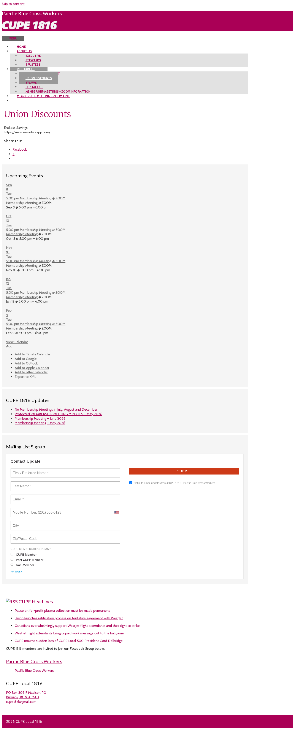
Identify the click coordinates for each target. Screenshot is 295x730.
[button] (9, 346)
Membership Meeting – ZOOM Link (43, 96)
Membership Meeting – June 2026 (40, 418)
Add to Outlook (26, 363)
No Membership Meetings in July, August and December (56, 409)
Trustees (32, 64)
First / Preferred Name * (30, 470)
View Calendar (17, 342)
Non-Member (25, 565)
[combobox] (116, 512)
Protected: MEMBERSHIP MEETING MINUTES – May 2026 (58, 414)
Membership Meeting (22, 203)
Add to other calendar (31, 372)
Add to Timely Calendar (32, 354)
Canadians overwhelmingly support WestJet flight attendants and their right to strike (77, 626)
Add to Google (26, 359)
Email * (17, 496)
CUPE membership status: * (31, 548)
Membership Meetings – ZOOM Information (57, 91)
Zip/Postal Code (24, 536)
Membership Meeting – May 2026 (40, 423)
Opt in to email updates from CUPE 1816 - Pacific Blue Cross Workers (174, 483)
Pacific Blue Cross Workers (34, 661)
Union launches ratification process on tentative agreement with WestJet (69, 618)
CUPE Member (26, 554)
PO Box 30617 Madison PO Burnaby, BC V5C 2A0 (26, 695)
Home (21, 47)
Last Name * (21, 483)
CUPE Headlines (36, 601)
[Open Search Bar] (8, 33)
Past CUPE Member (29, 559)
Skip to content (13, 4)
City (16, 523)
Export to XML (25, 377)
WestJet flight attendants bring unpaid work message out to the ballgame (69, 633)
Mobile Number (23, 510)
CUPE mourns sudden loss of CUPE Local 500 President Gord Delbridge (69, 641)
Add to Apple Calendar (32, 368)
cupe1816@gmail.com (21, 702)
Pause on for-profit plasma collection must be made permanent (62, 611)
